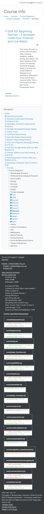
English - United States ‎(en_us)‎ (13, 264)
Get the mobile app (9, 275)
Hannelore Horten (12, 96)
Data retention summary (11, 272)
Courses (14, 16)
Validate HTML (7, 505)
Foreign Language (13, 19)
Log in (39, 3)
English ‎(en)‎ (7, 268)
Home (6, 16)
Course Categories (27, 16)
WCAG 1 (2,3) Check (9, 509)
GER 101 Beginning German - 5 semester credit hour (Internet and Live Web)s (21, 36)
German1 (26, 19)
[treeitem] (22, 113)
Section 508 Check (9, 507)
